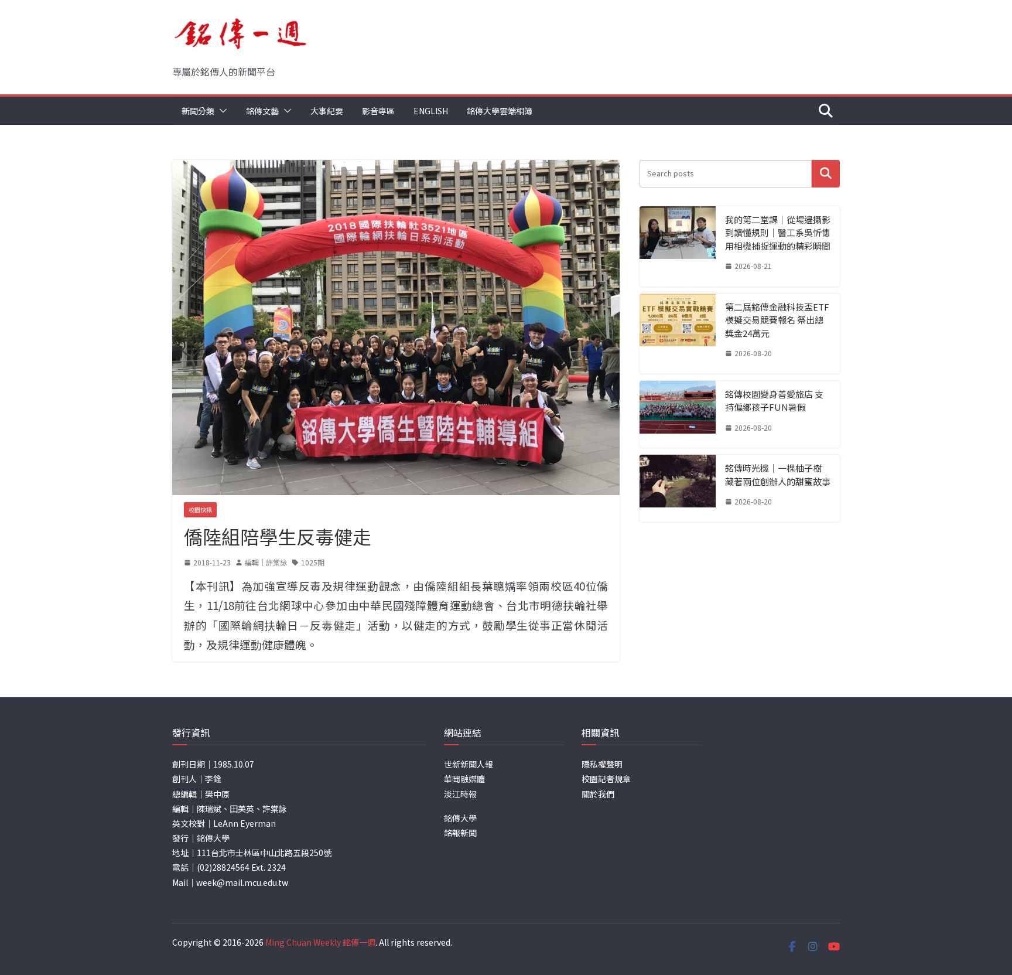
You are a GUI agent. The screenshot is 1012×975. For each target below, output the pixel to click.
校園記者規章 (606, 779)
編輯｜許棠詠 (266, 562)
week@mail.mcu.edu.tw (242, 882)
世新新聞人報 (468, 764)
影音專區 (378, 111)
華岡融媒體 (464, 779)
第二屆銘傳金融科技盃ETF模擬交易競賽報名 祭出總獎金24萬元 (777, 320)
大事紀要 (326, 111)
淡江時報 (460, 794)
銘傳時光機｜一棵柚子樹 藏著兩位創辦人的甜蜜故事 (777, 475)
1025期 (312, 562)
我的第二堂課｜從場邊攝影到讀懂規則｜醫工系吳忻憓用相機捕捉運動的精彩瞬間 (777, 232)
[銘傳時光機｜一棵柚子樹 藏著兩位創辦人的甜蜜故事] (678, 488)
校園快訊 (200, 509)
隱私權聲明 (602, 764)
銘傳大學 (460, 818)
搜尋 (825, 173)
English (430, 111)
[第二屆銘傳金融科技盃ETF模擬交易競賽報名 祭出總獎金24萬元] (678, 334)
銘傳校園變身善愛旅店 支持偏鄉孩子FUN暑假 (774, 401)
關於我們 (598, 794)
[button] (220, 111)
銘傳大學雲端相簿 (499, 111)
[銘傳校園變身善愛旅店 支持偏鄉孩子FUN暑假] (678, 414)
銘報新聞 (460, 832)
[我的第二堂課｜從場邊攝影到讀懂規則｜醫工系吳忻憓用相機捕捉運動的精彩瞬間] (678, 246)
